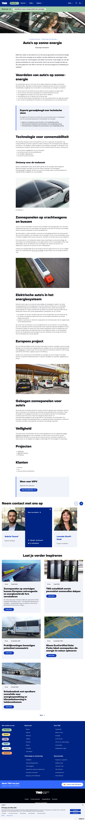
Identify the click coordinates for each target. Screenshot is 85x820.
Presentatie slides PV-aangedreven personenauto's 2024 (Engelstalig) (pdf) (42, 125)
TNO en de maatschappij (62, 742)
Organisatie (58, 729)
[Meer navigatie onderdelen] (81, 9)
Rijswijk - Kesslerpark (36, 540)
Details (3, 815)
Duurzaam (14, 3)
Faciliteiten (29, 760)
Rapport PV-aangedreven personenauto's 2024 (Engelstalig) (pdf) (40, 122)
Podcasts (28, 742)
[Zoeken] (76, 3)
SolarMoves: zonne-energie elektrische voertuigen (29, 9)
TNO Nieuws (29, 751)
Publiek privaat (59, 763)
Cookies (27, 799)
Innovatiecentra (59, 772)
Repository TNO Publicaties (33, 775)
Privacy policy (10, 815)
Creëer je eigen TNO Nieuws (74, 784)
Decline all (75, 813)
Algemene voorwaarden (41, 802)
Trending (28, 748)
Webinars (28, 735)
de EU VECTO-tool (37, 250)
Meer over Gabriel (33, 512)
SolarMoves (22, 350)
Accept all (75, 810)
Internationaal (59, 775)
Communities (58, 745)
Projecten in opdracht (61, 760)
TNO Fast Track (59, 766)
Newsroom (28, 725)
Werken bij (7, 753)
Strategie (57, 735)
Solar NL (20, 453)
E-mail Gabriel (34, 543)
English (3, 805)
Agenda (28, 732)
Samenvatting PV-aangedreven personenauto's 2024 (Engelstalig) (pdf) (41, 124)
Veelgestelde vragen (60, 748)
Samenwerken (58, 756)
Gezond (23, 3)
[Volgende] (81, 503)
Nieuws (28, 729)
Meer (69, 3)
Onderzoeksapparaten (32, 763)
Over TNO (57, 725)
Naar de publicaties (27, 490)
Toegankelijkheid (46, 799)
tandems (28, 170)
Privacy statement (35, 799)
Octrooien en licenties (32, 772)
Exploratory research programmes (35, 769)
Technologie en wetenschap (34, 756)
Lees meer (10, 610)
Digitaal (39, 3)
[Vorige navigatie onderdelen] (4, 9)
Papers (28, 745)
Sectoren (6, 748)
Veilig (31, 3)
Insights (28, 739)
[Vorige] (76, 503)
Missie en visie (59, 732)
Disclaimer (55, 799)
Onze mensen (59, 739)
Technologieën (30, 766)
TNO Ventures (59, 769)
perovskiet (21, 170)
